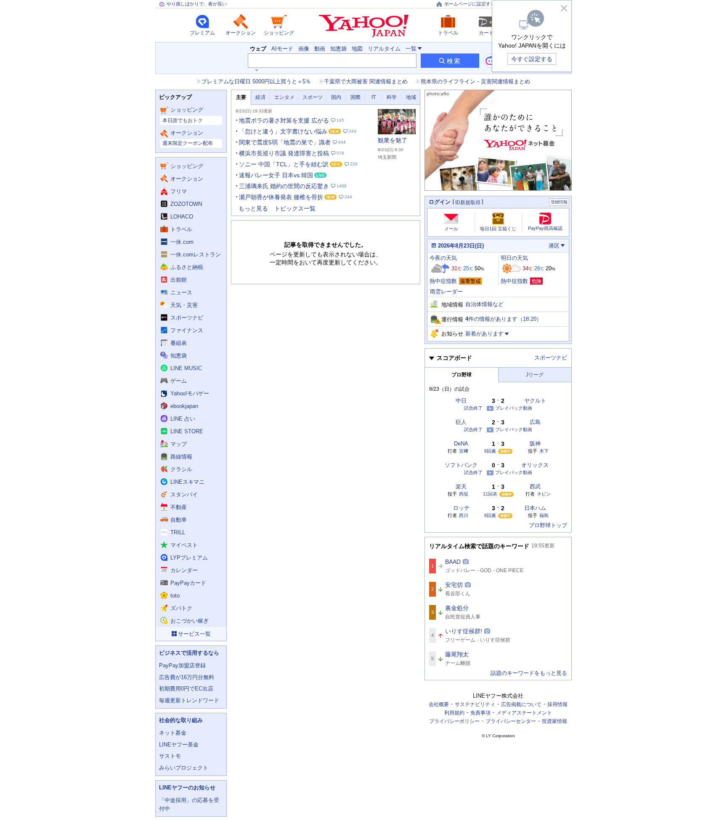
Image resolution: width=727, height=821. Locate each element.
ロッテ (461, 508)
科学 (392, 97)
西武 (535, 486)
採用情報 (557, 704)
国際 (355, 97)
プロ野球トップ (548, 525)
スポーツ (312, 97)
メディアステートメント (524, 712)
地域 (411, 97)
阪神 (535, 443)
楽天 (461, 486)
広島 (535, 422)
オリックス (535, 465)
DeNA (461, 443)
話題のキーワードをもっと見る (529, 673)
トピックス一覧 (295, 208)
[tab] (241, 97)
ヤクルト (535, 400)
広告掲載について (521, 704)
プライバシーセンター (511, 721)
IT (373, 97)
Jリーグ (535, 375)
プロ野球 (461, 375)
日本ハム (535, 508)
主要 (241, 97)
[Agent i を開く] (490, 60)
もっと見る (253, 208)
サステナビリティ (475, 704)
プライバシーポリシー (454, 721)
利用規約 (454, 712)
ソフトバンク (461, 465)
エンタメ (284, 97)
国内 (336, 97)
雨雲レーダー (446, 291)
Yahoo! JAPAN (364, 26)
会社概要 (439, 704)
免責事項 (480, 712)
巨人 (461, 422)
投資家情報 (554, 721)
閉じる (563, 8)
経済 (260, 97)
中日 (461, 400)
